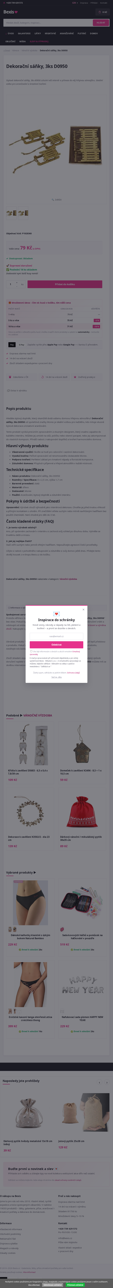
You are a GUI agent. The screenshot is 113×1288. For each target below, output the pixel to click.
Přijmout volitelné (75, 1285)
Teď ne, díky (56, 677)
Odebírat (56, 644)
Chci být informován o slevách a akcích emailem (55, 652)
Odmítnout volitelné (53, 1285)
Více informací (34, 1285)
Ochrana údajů (73, 672)
